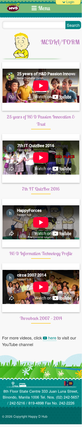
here (51, 338)
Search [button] (73, 25)
